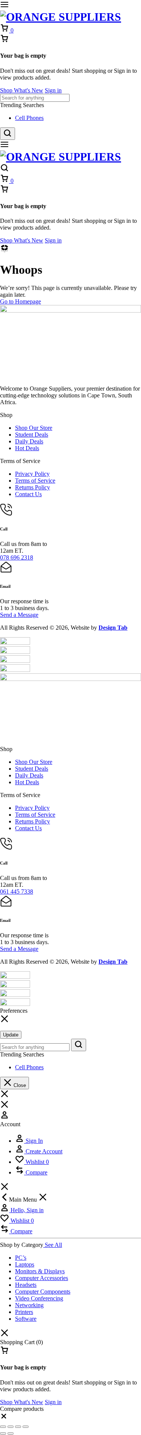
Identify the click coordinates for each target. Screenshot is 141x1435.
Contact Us (28, 494)
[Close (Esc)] (26, 1427)
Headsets (25, 1285)
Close (19, 1085)
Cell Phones (29, 118)
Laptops (24, 1264)
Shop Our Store (33, 428)
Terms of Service (35, 480)
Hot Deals (27, 448)
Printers (24, 1312)
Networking (29, 1305)
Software (25, 1318)
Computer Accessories (41, 1278)
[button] (4, 1418)
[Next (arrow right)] (11, 1433)
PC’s (20, 1257)
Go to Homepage (20, 301)
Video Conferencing (39, 1298)
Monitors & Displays (40, 1271)
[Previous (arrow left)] (3, 1433)
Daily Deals (29, 441)
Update (10, 1035)
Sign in (53, 90)
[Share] (18, 1427)
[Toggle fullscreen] (11, 1427)
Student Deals (31, 434)
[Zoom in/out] (3, 1427)
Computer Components (42, 1291)
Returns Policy (32, 487)
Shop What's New (21, 90)
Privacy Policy (32, 474)
